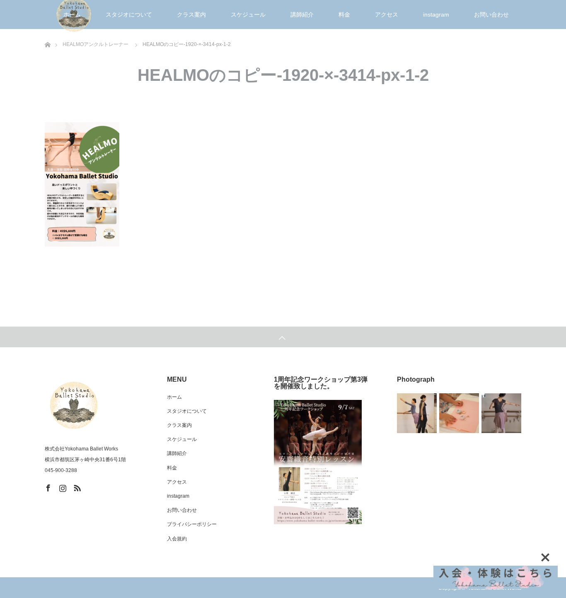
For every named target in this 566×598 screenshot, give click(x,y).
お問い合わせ (491, 14)
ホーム (72, 14)
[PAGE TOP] (283, 337)
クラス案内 (191, 14)
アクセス (386, 14)
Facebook (47, 486)
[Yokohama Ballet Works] (74, 405)
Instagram (62, 486)
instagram (436, 14)
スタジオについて (129, 14)
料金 (344, 14)
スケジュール (248, 14)
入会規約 (177, 539)
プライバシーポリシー (192, 524)
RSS (76, 486)
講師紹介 (302, 14)
